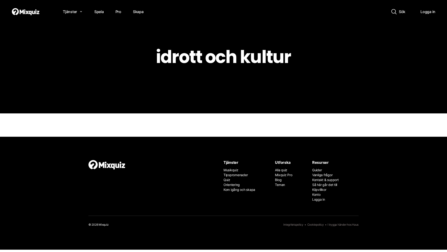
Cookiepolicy (315, 224)
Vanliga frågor (322, 175)
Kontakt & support (325, 180)
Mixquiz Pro (283, 175)
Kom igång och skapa (239, 190)
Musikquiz (231, 170)
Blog (278, 180)
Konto (316, 194)
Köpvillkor (319, 190)
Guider (317, 170)
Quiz (227, 180)
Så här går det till (324, 185)
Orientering (232, 185)
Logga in (318, 199)
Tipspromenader (236, 175)
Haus (355, 224)
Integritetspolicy (293, 224)
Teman (280, 185)
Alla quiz (281, 170)
